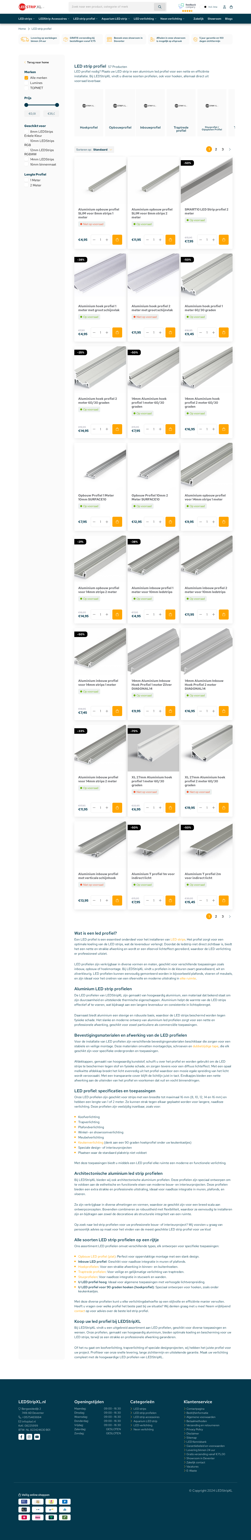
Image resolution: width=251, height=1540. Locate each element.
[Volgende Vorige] (230, 149)
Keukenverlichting (90, 1142)
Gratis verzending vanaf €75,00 (205, 1454)
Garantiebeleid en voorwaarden (205, 1446)
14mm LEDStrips (42, 159)
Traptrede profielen (92, 1272)
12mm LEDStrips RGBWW (39, 152)
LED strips (25, 18)
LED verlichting (144, 18)
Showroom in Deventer (200, 1458)
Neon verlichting (171, 18)
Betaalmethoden (196, 1421)
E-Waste (191, 1470)
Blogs (229, 18)
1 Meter (35, 180)
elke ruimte (188, 978)
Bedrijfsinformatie (197, 1413)
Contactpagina (195, 1408)
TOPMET (36, 88)
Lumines (36, 83)
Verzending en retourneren (202, 1425)
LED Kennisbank (196, 1441)
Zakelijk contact (195, 1462)
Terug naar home (38, 62)
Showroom (214, 18)
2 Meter (35, 185)
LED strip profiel (84, 18)
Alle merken (38, 78)
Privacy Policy (194, 1429)
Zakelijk (199, 18)
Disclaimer (192, 1433)
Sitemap (191, 1437)
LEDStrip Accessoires (53, 18)
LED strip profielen (144, 1413)
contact (79, 1311)
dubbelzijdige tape (205, 1046)
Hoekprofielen (88, 1267)
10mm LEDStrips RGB (39, 143)
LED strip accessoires (146, 1417)
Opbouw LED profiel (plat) (96, 1256)
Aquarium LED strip (114, 18)
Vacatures (192, 1466)
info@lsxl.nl (29, 1421)
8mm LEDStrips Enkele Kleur (38, 134)
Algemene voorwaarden (201, 1417)
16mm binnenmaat (43, 164)
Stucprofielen (87, 1277)
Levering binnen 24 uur (200, 1450)
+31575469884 (31, 1417)
